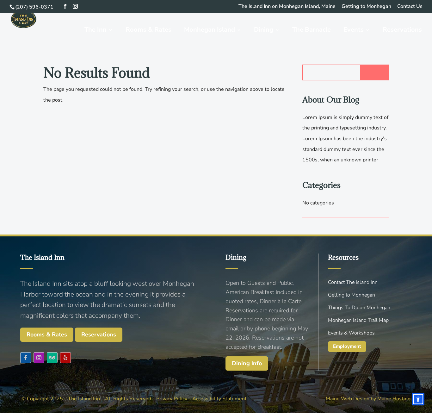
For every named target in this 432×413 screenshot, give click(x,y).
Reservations (98, 334)
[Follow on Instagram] (39, 357)
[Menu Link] (24, 29)
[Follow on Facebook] (25, 357)
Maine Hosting (393, 398)
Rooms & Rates (47, 334)
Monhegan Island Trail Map (358, 320)
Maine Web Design (347, 398)
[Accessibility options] (418, 399)
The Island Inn (84, 398)
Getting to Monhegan (366, 7)
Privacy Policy (171, 398)
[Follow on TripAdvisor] (52, 357)
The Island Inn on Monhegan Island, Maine (287, 7)
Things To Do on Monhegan (359, 307)
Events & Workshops (351, 332)
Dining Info (247, 363)
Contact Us (410, 7)
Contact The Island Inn (353, 282)
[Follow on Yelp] (65, 357)
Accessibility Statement (219, 398)
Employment (347, 346)
